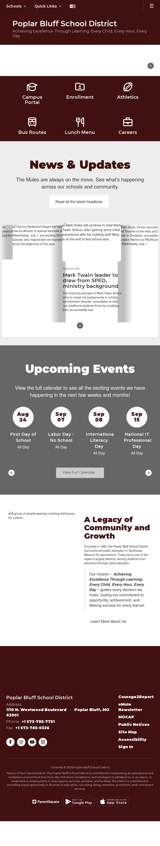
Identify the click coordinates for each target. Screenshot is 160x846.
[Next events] (148, 471)
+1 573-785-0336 (32, 726)
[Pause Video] (151, 66)
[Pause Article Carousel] (80, 324)
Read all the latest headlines (78, 201)
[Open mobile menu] (151, 6)
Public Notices (133, 723)
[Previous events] (11, 471)
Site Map (127, 730)
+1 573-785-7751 (38, 720)
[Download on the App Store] (113, 800)
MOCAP (126, 715)
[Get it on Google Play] (79, 800)
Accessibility (132, 738)
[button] (16, 6)
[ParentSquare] (45, 800)
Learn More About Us (108, 619)
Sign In (125, 745)
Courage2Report (136, 695)
